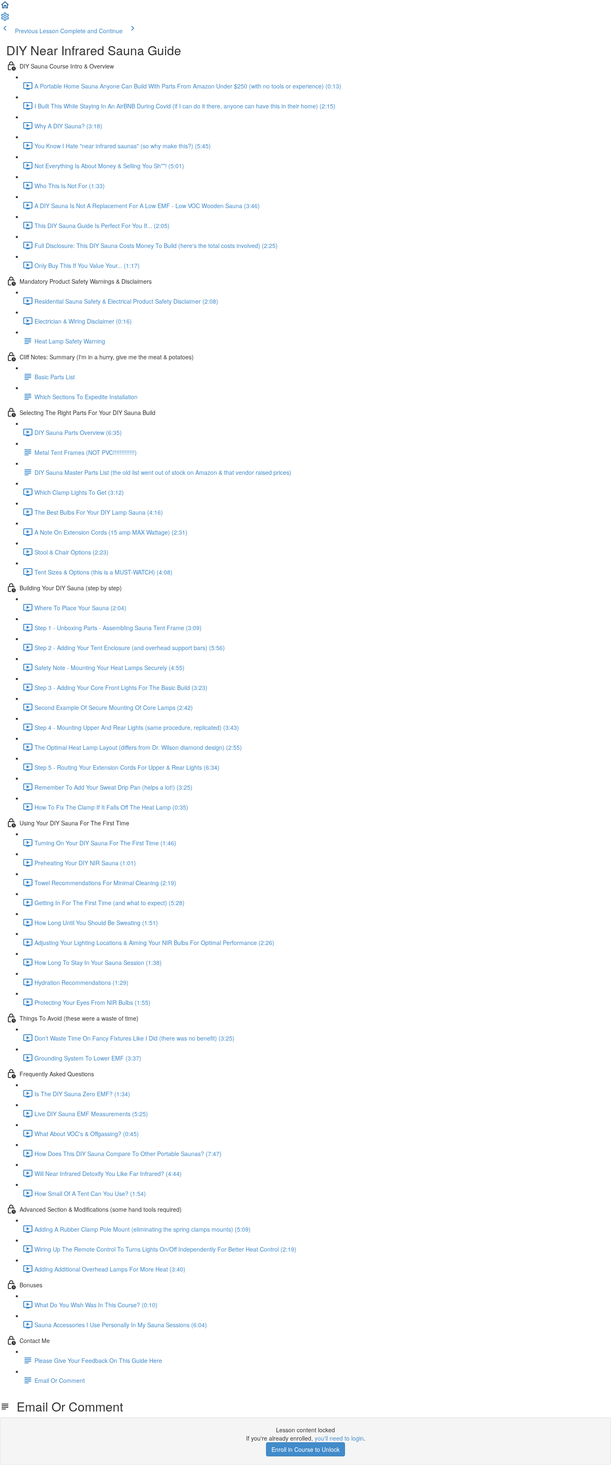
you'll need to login (339, 1438)
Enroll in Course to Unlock (305, 1449)
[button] (5, 7)
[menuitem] (5, 19)
